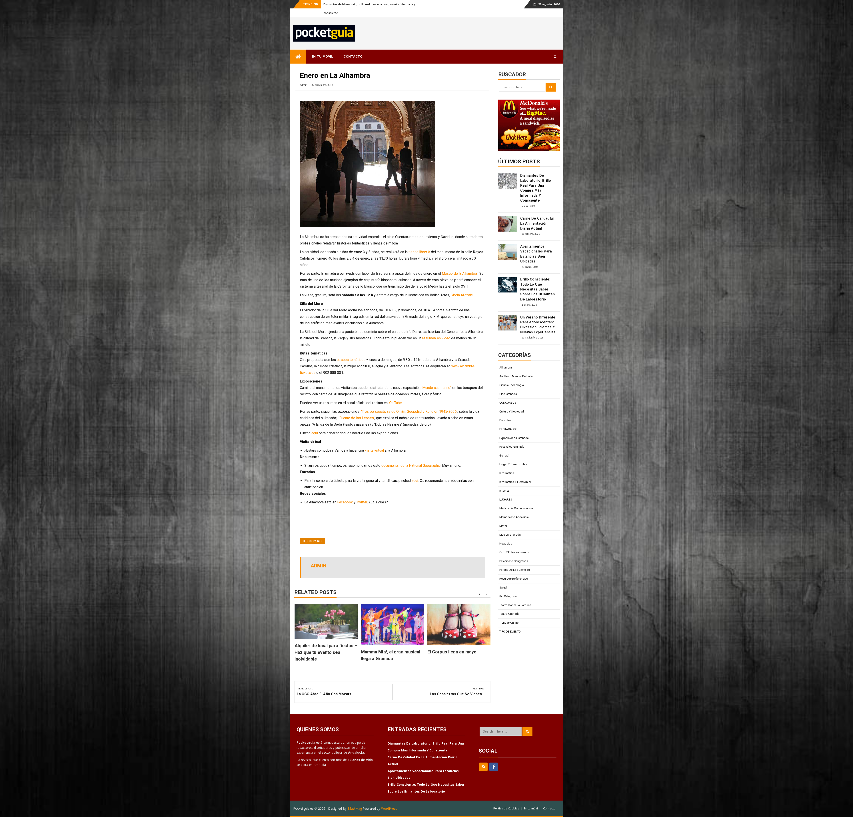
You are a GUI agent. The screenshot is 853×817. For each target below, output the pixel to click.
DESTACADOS (508, 420)
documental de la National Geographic (411, 457)
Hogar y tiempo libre (513, 455)
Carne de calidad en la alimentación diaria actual (354, 4)
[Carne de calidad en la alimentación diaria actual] (507, 215)
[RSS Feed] (483, 758)
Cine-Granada (508, 385)
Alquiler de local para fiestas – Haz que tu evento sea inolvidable (326, 643)
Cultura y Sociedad (511, 402)
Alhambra (505, 358)
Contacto (549, 800)
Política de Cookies (506, 800)
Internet (504, 482)
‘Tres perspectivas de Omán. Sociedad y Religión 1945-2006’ (409, 403)
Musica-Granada (510, 526)
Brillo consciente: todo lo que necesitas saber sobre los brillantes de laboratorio (537, 280)
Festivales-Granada (511, 438)
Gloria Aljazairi (462, 286)
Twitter (361, 493)
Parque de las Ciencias (514, 561)
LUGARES (505, 491)
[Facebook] (493, 758)
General (504, 447)
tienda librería (419, 243)
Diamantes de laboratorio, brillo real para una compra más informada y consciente (535, 179)
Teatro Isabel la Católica (515, 596)
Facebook (345, 493)
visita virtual (374, 442)
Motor (503, 517)
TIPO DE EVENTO (312, 532)
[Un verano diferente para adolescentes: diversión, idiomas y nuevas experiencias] (507, 314)
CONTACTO (353, 48)
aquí (314, 424)
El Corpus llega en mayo (451, 643)
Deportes (505, 411)
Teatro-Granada (509, 605)
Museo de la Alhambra (459, 265)
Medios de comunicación (516, 499)
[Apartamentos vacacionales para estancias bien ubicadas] (507, 243)
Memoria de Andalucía (514, 508)
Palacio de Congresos (513, 552)
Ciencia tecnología (511, 376)
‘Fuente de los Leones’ (357, 409)
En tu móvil (531, 800)
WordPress (389, 800)
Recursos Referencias (513, 570)
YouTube (395, 394)
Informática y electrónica (515, 473)
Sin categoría (508, 587)
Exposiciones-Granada (514, 429)
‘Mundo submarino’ (436, 379)
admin (304, 76)
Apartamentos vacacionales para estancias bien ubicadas (536, 245)
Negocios (505, 535)
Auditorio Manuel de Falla (516, 367)
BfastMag (355, 800)
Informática (506, 464)
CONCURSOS (507, 394)
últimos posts (519, 153)
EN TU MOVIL (322, 48)
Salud (503, 579)
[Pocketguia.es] (298, 48)
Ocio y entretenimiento (514, 543)
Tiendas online (508, 614)
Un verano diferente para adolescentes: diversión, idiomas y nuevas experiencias (538, 316)
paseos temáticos (351, 351)
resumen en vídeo (436, 329)
